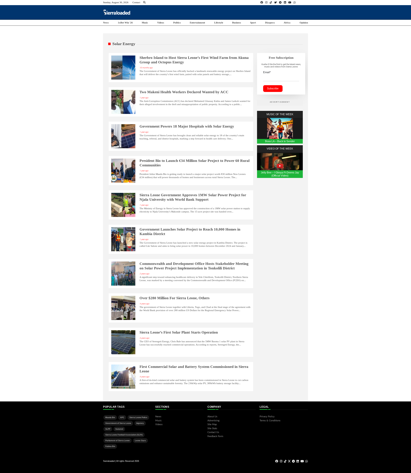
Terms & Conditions (270, 420)
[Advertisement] (249, 12)
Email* (267, 72)
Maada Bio (110, 417)
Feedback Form (215, 436)
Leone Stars (140, 440)
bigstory (140, 423)
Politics (177, 22)
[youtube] (289, 2)
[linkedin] (285, 2)
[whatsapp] (294, 2)
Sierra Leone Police (138, 417)
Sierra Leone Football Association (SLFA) (124, 435)
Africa (287, 22)
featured (119, 429)
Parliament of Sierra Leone (117, 440)
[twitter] (275, 2)
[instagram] (266, 2)
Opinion (304, 22)
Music (145, 22)
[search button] (144, 2)
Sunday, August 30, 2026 (115, 2)
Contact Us (213, 432)
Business (236, 22)
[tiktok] (271, 2)
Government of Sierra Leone (118, 423)
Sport (253, 22)
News (106, 22)
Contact (136, 2)
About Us (212, 416)
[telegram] (280, 2)
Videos (160, 22)
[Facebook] (261, 2)
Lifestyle (218, 22)
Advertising (213, 420)
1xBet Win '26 (125, 22)
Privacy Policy (267, 416)
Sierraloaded (109, 461)
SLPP (107, 429)
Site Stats (212, 428)
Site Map (212, 424)
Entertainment (197, 22)
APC (122, 417)
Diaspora (270, 22)
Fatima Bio (110, 446)
